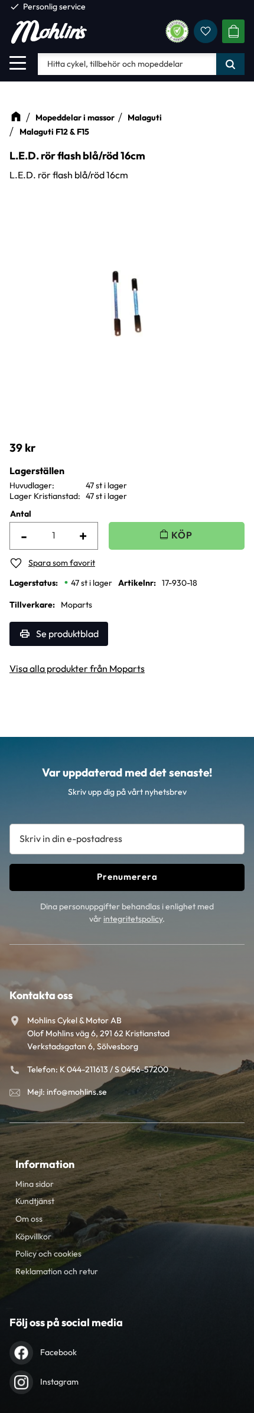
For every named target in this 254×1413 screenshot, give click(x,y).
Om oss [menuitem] (29, 1218)
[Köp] (177, 536)
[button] (18, 62)
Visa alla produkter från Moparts (77, 668)
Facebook (58, 1352)
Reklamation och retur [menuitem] (56, 1271)
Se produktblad (67, 633)
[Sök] (230, 63)
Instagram (59, 1381)
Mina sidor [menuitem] (34, 1184)
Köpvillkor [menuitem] (33, 1236)
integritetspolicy (132, 918)
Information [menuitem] (44, 1164)
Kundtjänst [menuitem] (34, 1201)
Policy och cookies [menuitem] (48, 1253)
